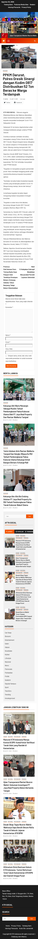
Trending (25, 537)
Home (8, 926)
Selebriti (8, 680)
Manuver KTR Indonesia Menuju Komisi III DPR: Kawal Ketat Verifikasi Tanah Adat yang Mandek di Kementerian (23, 545)
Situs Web (8, 349)
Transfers (8, 691)
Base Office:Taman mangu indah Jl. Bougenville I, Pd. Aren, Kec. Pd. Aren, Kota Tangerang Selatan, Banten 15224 (17, 895)
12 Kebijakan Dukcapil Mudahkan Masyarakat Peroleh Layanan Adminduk (27, 272)
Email (7, 342)
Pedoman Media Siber (21, 4)
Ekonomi (5, 70)
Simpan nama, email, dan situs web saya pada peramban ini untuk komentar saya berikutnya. (18, 358)
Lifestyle (8, 658)
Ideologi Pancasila (14, 7)
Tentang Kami (8, 4)
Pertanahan (19, 537)
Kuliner (7, 655)
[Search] (35, 41)
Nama (7, 335)
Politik (7, 676)
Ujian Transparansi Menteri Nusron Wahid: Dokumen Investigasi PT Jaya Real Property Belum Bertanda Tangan (23, 562)
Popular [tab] (20, 531)
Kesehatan (8, 651)
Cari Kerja (8, 633)
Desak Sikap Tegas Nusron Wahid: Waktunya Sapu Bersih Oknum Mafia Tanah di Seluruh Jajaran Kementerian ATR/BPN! (24, 579)
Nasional (22, 535)
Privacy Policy (26, 7)
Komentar (9, 307)
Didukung (14, 937)
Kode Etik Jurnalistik (26, 928)
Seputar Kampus (10, 684)
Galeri (7, 644)
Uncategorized (10, 698)
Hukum (17, 535)
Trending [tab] (30, 531)
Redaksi (32, 4)
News (7, 665)
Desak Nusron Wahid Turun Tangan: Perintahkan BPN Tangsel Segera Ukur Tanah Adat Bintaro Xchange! (24, 616)
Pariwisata (8, 669)
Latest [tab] (10, 531)
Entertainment (9, 640)
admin (6, 99)
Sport (7, 687)
